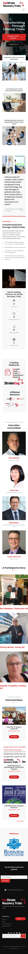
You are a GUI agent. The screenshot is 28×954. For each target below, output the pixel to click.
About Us (4, 919)
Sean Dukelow (14, 458)
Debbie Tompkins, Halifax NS (13, 687)
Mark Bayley (14, 523)
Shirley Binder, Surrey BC (12, 647)
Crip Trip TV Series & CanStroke (14, 728)
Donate (19, 918)
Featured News (12, 731)
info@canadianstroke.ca (15, 890)
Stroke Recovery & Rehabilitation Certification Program (14, 767)
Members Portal (6, 926)
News (18, 731)
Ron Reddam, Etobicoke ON (14, 608)
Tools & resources (7, 924)
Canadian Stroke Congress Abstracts (14, 807)
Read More (20, 821)
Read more (14, 736)
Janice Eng (14, 490)
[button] (3, 847)
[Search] (23, 936)
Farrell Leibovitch (14, 557)
